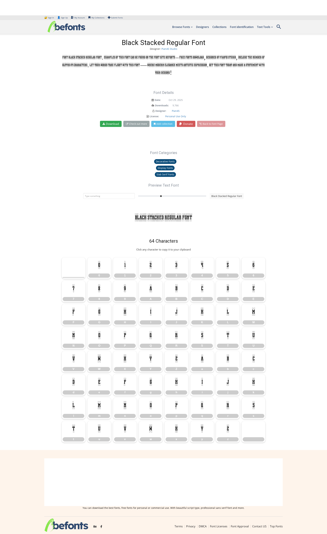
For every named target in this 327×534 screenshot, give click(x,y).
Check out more (138, 123)
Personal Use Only (175, 116)
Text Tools (263, 27)
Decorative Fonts (165, 161)
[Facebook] (101, 526)
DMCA (203, 526)
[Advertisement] (163, 482)
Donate (188, 124)
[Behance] (95, 526)
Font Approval (240, 526)
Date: (158, 100)
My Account (79, 17)
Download (112, 124)
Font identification (242, 27)
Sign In (49, 17)
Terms (179, 526)
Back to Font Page (213, 123)
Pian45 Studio (169, 48)
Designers (202, 27)
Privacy (190, 526)
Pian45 (176, 110)
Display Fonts (165, 168)
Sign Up (62, 17)
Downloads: (162, 105)
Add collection (164, 123)
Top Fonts (276, 526)
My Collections (97, 17)
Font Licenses (218, 526)
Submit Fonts (117, 17)
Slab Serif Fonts (165, 174)
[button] (279, 27)
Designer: (160, 110)
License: (154, 116)
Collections (219, 27)
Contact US (259, 526)
